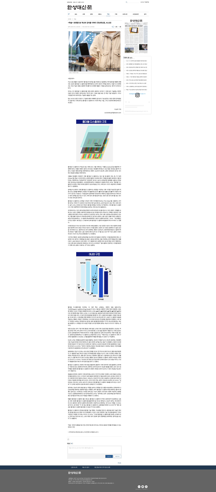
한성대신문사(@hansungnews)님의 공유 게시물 (137, 111)
